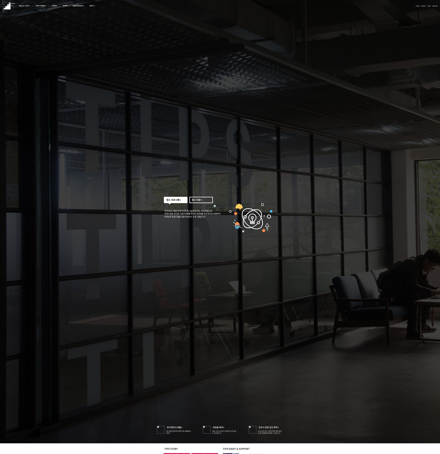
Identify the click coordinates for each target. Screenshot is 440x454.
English (435, 6)
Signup (423, 6)
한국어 (429, 6)
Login (417, 6)
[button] (24, 5)
